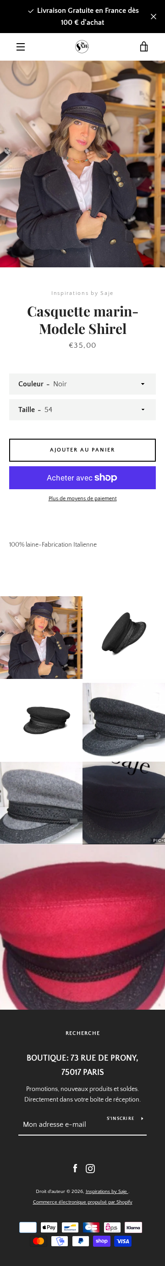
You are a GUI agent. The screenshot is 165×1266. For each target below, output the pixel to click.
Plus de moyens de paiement (83, 499)
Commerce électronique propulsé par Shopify (82, 1202)
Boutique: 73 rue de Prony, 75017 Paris (82, 1065)
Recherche (83, 1033)
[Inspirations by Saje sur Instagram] (90, 1168)
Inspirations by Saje (107, 1191)
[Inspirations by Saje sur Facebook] (75, 1168)
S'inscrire (121, 1118)
